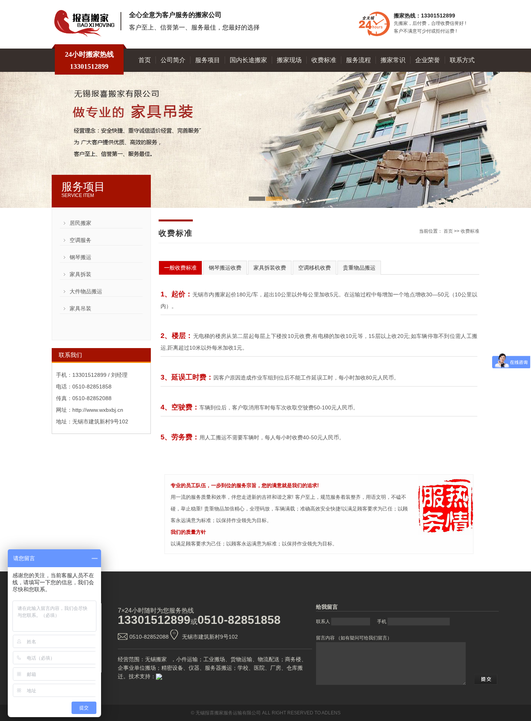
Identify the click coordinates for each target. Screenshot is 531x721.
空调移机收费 (314, 268)
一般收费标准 (180, 268)
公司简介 (173, 60)
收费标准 (323, 60)
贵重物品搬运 (359, 268)
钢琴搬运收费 (225, 268)
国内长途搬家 (248, 60)
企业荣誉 (427, 60)
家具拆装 (80, 274)
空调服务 (80, 240)
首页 (144, 60)
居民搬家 (80, 223)
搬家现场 (289, 60)
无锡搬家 (156, 659)
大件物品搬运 (86, 291)
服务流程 (358, 60)
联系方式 (462, 60)
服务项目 (207, 60)
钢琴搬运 (80, 257)
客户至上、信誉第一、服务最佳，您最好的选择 (194, 27)
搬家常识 (393, 60)
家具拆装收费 (269, 268)
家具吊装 (80, 308)
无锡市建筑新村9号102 (210, 637)
